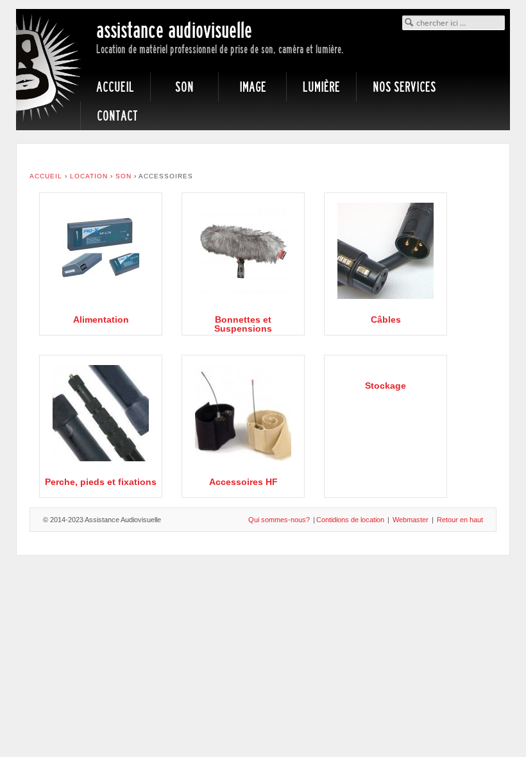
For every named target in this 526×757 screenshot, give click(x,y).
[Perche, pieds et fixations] (101, 412)
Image (252, 87)
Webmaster (410, 519)
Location (89, 176)
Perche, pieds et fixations (101, 482)
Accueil (115, 87)
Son (184, 87)
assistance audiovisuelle (174, 30)
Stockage (385, 385)
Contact (117, 115)
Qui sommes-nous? (279, 519)
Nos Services (404, 87)
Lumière (321, 87)
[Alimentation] (101, 250)
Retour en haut (460, 519)
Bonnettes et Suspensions (243, 324)
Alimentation (101, 319)
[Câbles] (385, 250)
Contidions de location (350, 519)
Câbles (386, 319)
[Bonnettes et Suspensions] (243, 250)
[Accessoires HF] (243, 412)
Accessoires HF (243, 482)
